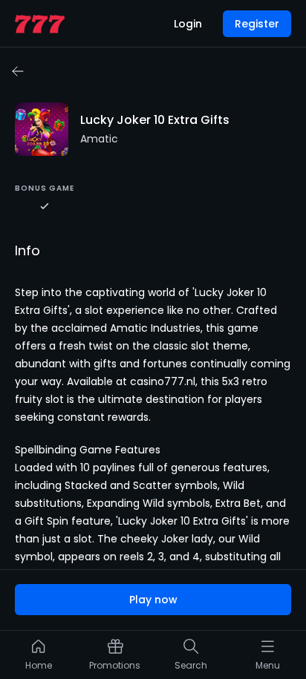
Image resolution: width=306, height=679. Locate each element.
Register (257, 23)
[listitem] (38, 658)
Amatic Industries (155, 328)
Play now (153, 599)
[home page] (40, 24)
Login (188, 23)
